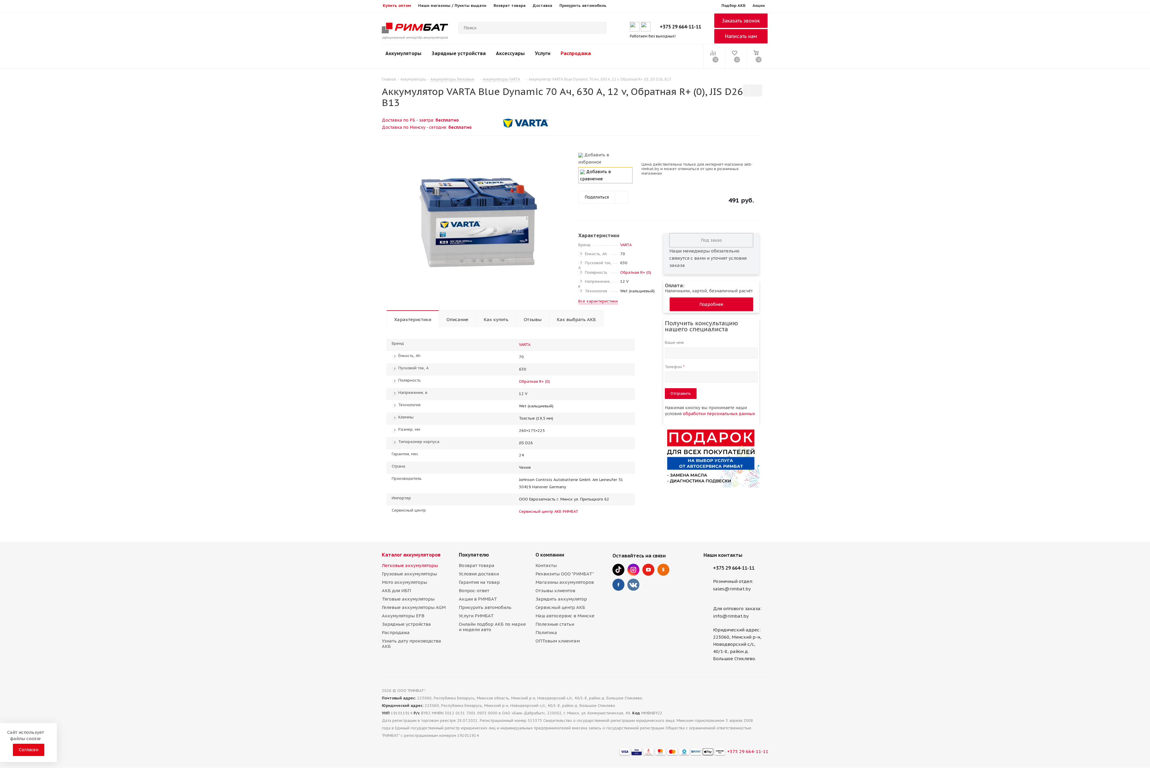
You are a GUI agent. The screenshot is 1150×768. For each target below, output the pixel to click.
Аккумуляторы (403, 53)
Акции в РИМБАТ (478, 599)
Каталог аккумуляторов (411, 555)
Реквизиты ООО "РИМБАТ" (564, 574)
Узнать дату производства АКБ (411, 643)
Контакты (546, 565)
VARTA (626, 244)
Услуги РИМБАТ (476, 616)
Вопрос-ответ (474, 590)
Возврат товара (476, 565)
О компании (549, 555)
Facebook (618, 585)
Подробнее (711, 304)
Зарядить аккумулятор (561, 599)
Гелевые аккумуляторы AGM (414, 607)
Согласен (28, 749)
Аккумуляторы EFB (403, 616)
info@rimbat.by (731, 616)
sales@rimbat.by (732, 589)
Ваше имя (675, 342)
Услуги (542, 53)
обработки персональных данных (719, 413)
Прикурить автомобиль (485, 607)
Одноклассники (663, 570)
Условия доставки (479, 574)
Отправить (681, 393)
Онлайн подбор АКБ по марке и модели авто (492, 626)
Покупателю (474, 555)
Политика (546, 632)
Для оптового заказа (736, 608)
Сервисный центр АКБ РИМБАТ (548, 511)
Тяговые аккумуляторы (408, 599)
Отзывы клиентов (555, 590)
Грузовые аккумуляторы (409, 574)
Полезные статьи (554, 624)
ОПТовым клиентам (557, 641)
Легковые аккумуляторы (410, 565)
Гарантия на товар (479, 582)
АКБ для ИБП (396, 590)
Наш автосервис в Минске (564, 616)
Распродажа (576, 53)
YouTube (648, 570)
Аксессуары (510, 53)
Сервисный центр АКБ (560, 607)
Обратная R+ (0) (635, 272)
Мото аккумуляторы (404, 582)
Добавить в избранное (593, 158)
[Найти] (599, 28)
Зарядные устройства (459, 53)
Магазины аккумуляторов (564, 582)
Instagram (633, 570)
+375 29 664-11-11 (680, 27)
